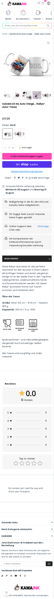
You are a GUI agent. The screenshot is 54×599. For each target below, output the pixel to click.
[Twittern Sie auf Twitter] (19, 177)
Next (49, 64)
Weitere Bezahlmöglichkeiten (27, 171)
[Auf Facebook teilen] (15, 177)
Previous (4, 64)
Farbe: (9, 125)
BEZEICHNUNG (11, 258)
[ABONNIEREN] (49, 563)
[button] (48, 3)
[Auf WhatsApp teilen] (26, 177)
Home (4, 34)
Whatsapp (43, 226)
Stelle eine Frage (40, 177)
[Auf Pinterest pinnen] (23, 177)
